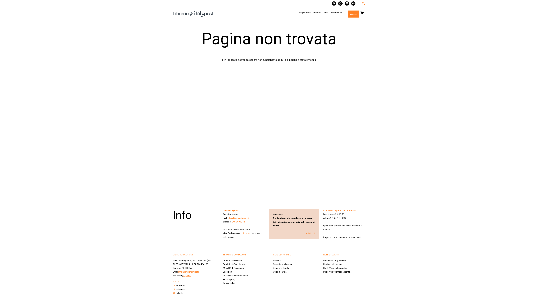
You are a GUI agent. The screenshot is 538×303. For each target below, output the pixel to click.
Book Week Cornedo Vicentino (337, 272)
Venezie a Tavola (281, 268)
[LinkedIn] (347, 3)
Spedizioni (227, 272)
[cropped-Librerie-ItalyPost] (193, 14)
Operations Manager (283, 264)
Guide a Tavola (280, 272)
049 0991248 (238, 222)
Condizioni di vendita (232, 260)
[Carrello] (362, 13)
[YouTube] (353, 3)
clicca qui (246, 233)
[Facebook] (334, 3)
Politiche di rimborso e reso (235, 275)
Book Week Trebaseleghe (335, 268)
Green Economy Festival (334, 260)
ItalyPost (277, 260)
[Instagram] (340, 3)
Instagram (180, 289)
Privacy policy (229, 279)
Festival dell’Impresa (332, 264)
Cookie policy (229, 283)
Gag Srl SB (187, 276)
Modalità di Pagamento (233, 268)
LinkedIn (179, 293)
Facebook (180, 285)
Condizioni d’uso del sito (234, 264)
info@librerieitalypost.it (238, 218)
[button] (363, 3)
